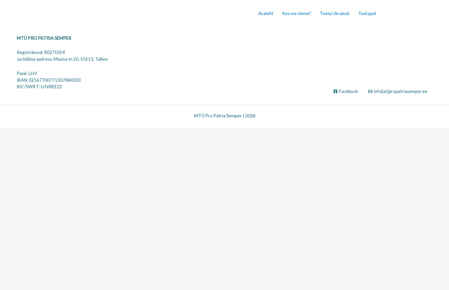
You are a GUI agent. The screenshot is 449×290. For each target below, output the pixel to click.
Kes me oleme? (296, 13)
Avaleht (265, 13)
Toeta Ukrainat (334, 13)
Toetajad (367, 13)
